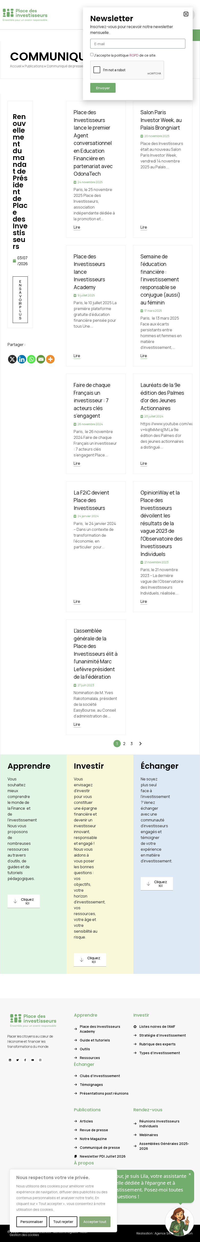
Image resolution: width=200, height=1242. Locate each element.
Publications (34, 66)
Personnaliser (31, 1221)
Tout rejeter (63, 1221)
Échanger (160, 765)
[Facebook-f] (25, 1060)
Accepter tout (94, 1221)
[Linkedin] (22, 359)
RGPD (134, 55)
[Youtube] (32, 1060)
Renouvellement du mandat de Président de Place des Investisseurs (20, 181)
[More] (50, 359)
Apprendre (29, 765)
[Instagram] (40, 1060)
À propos (84, 1163)
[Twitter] (17, 1060)
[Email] (41, 359)
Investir (89, 765)
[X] (12, 359)
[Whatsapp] (31, 359)
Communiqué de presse (65, 66)
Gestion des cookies (24, 1235)
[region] (63, 1200)
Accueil (15, 66)
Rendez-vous (147, 1110)
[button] (186, 14)
